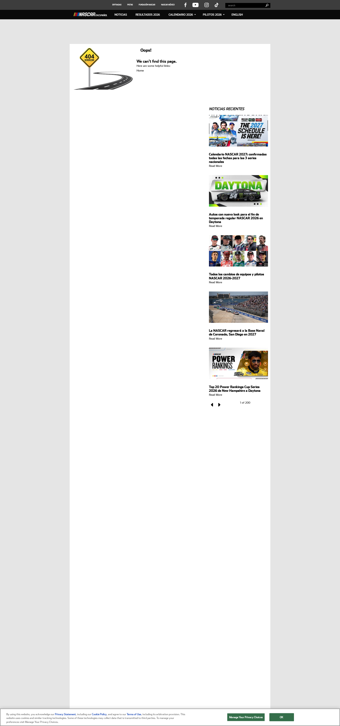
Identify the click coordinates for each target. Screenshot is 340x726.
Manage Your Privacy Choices (246, 717)
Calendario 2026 (181, 14)
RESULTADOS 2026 (148, 14)
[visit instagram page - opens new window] (206, 4)
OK (281, 717)
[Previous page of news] (212, 405)
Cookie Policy (99, 714)
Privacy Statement (65, 714)
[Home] (92, 14)
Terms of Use (134, 714)
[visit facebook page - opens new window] (185, 4)
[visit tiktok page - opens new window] (216, 4)
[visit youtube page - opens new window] (195, 4)
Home (140, 70)
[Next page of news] (219, 405)
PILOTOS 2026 (212, 14)
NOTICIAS (121, 14)
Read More (215, 165)
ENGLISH (237, 14)
